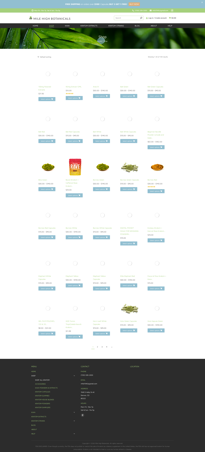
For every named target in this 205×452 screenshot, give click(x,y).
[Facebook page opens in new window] (172, 10)
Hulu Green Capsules (128, 321)
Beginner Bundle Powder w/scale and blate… (156, 135)
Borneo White (71, 228)
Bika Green (42, 180)
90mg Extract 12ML (74, 87)
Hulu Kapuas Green (155, 321)
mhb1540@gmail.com (160, 10)
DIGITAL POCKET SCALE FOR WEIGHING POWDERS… (129, 231)
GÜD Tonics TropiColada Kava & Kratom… (73, 324)
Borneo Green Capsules (129, 180)
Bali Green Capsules (155, 87)
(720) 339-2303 (141, 10)
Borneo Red (152, 180)
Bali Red (41, 132)
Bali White (97, 132)
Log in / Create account (157, 18)
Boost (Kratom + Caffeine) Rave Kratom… (72, 183)
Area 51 (96, 87)
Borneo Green (98, 180)
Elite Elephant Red (127, 276)
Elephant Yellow (72, 276)
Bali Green (124, 87)
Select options (45, 99)
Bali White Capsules (128, 132)
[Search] (141, 18)
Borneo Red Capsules (47, 228)
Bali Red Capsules (73, 132)
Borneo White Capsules (102, 228)
